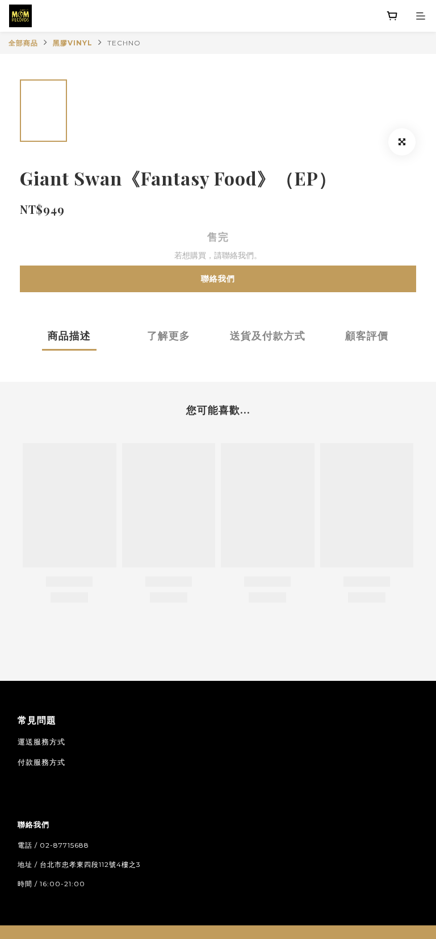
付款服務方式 (41, 762)
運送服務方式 (41, 741)
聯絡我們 (218, 278)
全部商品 (23, 43)
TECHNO (124, 43)
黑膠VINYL (73, 43)
